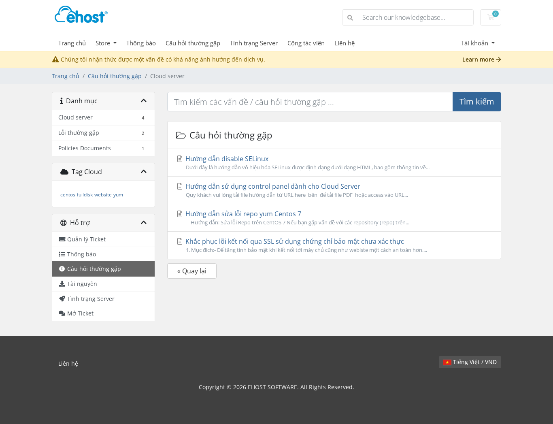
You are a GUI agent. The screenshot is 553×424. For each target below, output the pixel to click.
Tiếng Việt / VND (474, 362)
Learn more (479, 59)
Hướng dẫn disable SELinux (307, 162)
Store (104, 43)
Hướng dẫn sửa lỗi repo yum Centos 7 (296, 217)
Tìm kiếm (476, 101)
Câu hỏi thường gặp (193, 43)
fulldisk (85, 194)
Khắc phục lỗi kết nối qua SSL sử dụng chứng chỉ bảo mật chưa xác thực (305, 245)
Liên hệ (344, 43)
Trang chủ (72, 43)
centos (67, 194)
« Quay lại (191, 270)
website (103, 194)
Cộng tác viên (306, 43)
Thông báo (141, 43)
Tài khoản (475, 43)
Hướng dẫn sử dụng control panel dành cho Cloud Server (296, 190)
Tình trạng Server (254, 43)
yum (118, 194)
